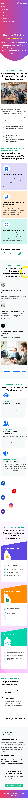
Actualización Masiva (15, 509)
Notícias (5, 15)
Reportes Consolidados (8, 515)
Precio (4, 12)
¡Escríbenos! (23, 3)
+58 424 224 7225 (17, 761)
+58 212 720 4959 (15, 759)
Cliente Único (5, 501)
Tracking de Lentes (9, 21)
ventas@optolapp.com (15, 763)
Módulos (5, 9)
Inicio (4, 6)
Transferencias (17, 495)
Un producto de (6, 732)
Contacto (6, 18)
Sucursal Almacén (6, 486)
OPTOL (3, 3)
